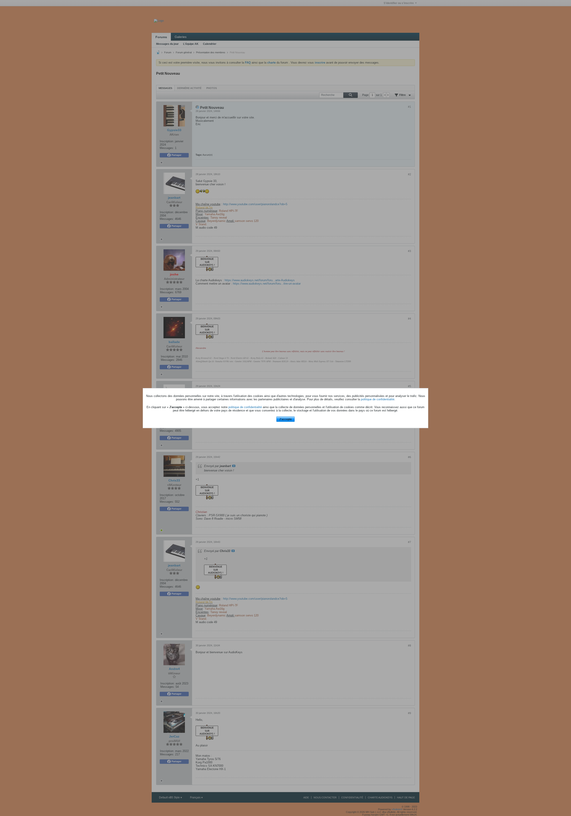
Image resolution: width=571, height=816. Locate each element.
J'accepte (285, 419)
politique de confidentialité (377, 399)
